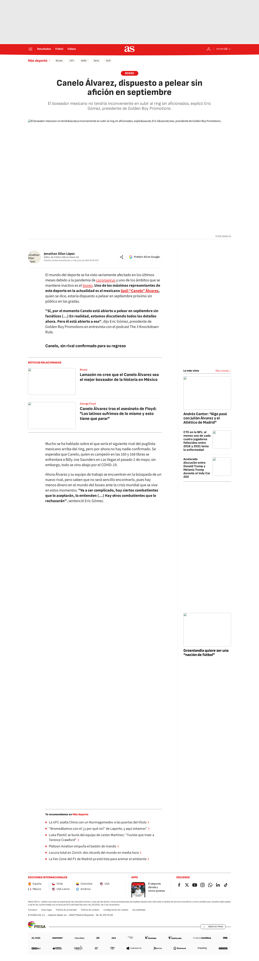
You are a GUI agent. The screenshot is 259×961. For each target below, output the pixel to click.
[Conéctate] (208, 49)
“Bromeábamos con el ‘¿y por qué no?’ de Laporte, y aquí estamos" (98, 828)
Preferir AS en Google (147, 257)
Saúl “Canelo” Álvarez (139, 291)
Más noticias (222, 370)
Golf (108, 60)
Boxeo (59, 60)
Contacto (32, 909)
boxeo (88, 285)
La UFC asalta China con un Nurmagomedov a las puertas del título (98, 822)
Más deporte (37, 61)
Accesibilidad (138, 909)
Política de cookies (90, 909)
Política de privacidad (66, 909)
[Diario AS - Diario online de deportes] (129, 49)
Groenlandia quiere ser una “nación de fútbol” (206, 652)
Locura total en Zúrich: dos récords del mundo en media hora (94, 852)
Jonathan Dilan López (59, 254)
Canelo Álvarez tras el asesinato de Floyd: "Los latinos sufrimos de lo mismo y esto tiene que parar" (118, 413)
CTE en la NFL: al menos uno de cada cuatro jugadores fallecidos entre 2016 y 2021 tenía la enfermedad (197, 441)
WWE (84, 60)
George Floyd (88, 403)
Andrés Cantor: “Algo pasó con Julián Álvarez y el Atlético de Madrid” (205, 418)
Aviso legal (46, 909)
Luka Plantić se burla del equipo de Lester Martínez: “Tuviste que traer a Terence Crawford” (101, 837)
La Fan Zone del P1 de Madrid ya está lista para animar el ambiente (98, 859)
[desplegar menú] (30, 49)
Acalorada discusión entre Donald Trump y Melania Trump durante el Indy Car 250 (196, 468)
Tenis (96, 60)
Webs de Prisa (215, 927)
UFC (72, 60)
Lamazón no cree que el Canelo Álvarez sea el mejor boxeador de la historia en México (119, 377)
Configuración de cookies (115, 909)
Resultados (44, 49)
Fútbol (59, 49)
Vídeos (71, 49)
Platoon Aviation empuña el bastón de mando (82, 846)
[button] (121, 257)
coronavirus (105, 280)
